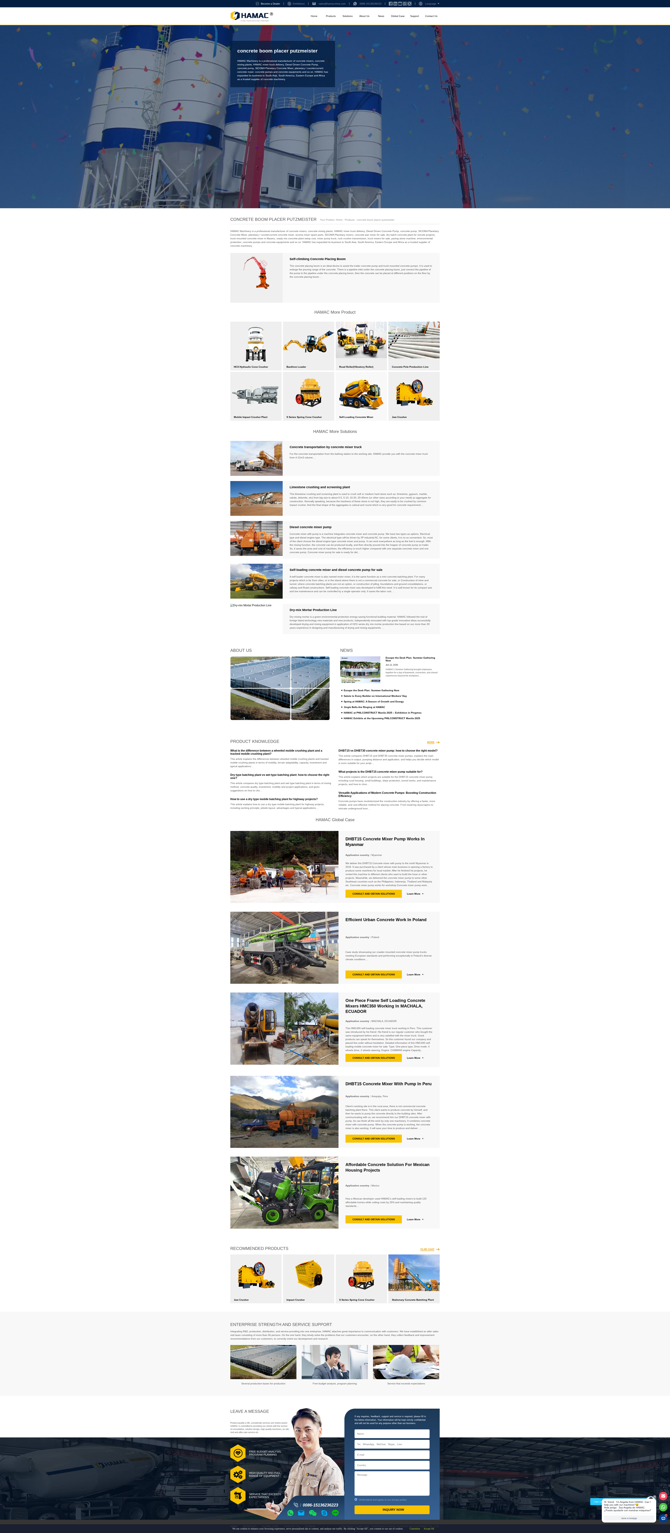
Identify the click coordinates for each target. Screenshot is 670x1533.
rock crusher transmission (352, 238)
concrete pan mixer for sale (370, 234)
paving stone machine (403, 238)
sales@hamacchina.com (332, 3)
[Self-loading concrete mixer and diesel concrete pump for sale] (256, 581)
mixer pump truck (326, 238)
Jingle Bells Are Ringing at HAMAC (364, 707)
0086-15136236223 (370, 3)
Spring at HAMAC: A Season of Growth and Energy (374, 701)
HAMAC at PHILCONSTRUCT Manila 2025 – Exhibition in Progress (383, 712)
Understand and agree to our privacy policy (383, 1499)
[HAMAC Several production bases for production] (263, 1362)
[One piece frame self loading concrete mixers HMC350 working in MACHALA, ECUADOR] (284, 1029)
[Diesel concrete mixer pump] (256, 540)
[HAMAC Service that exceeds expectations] (406, 1362)
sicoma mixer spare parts (309, 234)
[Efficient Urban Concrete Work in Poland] (284, 948)
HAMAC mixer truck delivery (268, 64)
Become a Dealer (270, 3)
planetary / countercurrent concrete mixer (271, 234)
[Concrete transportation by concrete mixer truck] (256, 458)
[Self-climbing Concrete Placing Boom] (256, 278)
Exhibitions (299, 3)
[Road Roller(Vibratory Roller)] (361, 340)
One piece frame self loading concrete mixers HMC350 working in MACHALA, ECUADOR (385, 1006)
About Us (364, 16)
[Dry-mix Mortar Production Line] (256, 619)
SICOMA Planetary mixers (339, 234)
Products (331, 16)
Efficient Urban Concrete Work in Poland (386, 919)
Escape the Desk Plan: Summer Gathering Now (371, 690)
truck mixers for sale (379, 238)
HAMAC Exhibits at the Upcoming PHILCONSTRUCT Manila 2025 (382, 718)
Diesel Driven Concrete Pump (301, 64)
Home (314, 16)
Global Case (398, 16)
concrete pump (245, 68)
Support (414, 16)
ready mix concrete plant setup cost (296, 238)
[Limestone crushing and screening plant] (256, 498)
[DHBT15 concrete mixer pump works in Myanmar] (284, 867)
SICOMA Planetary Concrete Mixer (274, 68)
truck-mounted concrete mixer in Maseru (252, 238)
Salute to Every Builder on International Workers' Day (375, 696)
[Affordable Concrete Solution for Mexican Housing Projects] (284, 1193)
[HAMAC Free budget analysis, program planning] (335, 1362)
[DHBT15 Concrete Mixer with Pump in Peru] (284, 1112)
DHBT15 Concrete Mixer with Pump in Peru (388, 1083)
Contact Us (431, 16)
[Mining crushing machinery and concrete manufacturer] (251, 16)
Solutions (348, 16)
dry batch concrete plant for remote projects (410, 234)
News (381, 16)
